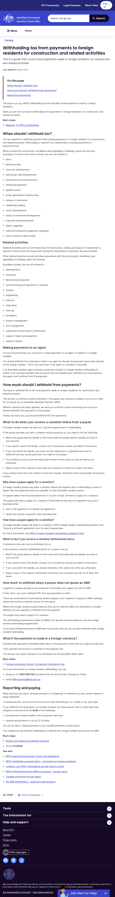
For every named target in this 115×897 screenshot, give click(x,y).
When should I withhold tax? (22, 85)
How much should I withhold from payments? (32, 90)
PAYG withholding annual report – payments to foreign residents (41, 761)
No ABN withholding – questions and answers (30, 781)
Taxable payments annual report (23, 776)
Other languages (18, 852)
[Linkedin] (13, 860)
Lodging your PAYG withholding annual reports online (35, 766)
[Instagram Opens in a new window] (21, 860)
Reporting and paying (19, 95)
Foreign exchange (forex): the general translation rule (35, 664)
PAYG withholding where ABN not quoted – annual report (37, 771)
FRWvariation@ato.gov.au (26, 679)
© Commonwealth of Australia (16, 892)
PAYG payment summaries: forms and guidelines (32, 756)
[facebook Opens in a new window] (6, 860)
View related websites (43, 892)
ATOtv (6, 845)
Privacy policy (10, 840)
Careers (7, 835)
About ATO (8, 829)
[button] (30, 795)
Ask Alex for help (84, 893)
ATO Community (50, 5)
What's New (91, 5)
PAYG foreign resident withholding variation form (57, 533)
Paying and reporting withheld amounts (27, 741)
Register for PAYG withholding (22, 125)
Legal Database (72, 5)
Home (28, 30)
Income (9, 40)
